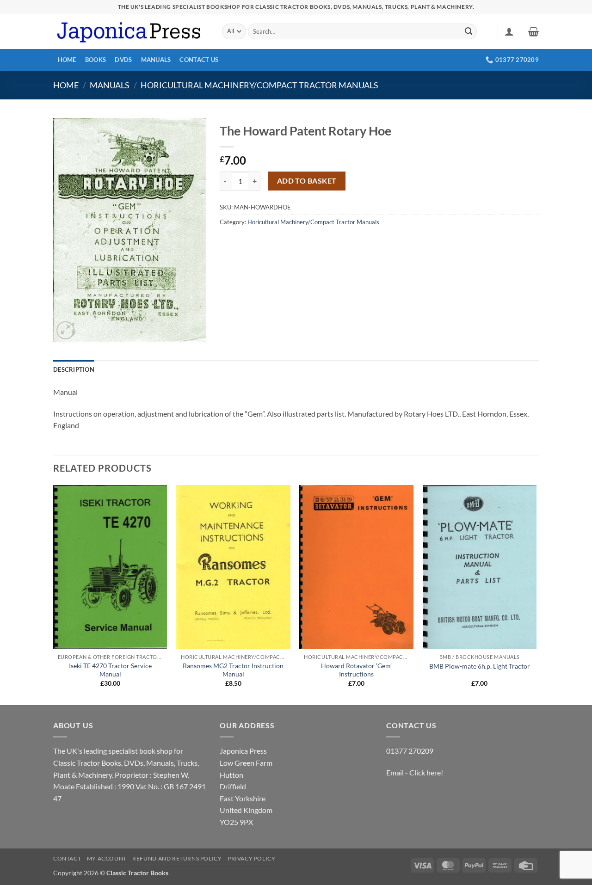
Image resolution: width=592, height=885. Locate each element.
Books (95, 59)
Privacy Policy (252, 858)
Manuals (156, 59)
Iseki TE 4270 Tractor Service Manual (110, 670)
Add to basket (307, 181)
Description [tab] (73, 369)
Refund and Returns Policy (177, 858)
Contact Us (198, 59)
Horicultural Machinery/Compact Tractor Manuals (259, 85)
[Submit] (468, 31)
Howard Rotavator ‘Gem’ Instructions (356, 670)
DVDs (123, 59)
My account (107, 858)
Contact (67, 858)
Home (67, 59)
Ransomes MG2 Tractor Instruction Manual (233, 670)
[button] (509, 31)
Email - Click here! (414, 772)
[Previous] (54, 594)
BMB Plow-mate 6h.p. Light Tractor (479, 666)
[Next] (536, 594)
